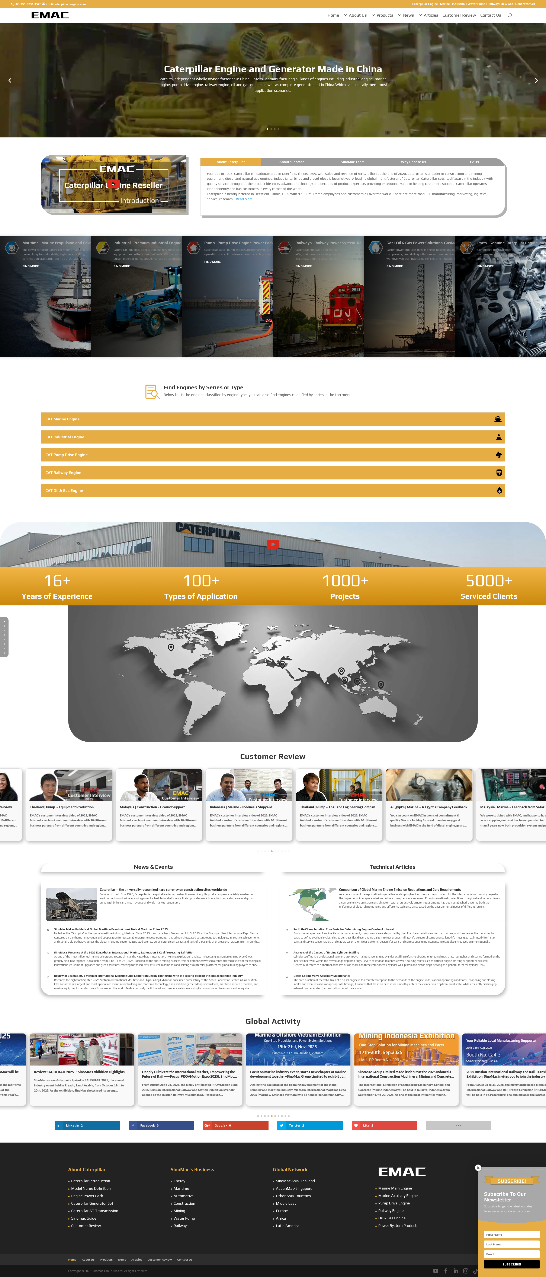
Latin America (287, 1225)
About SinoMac (291, 162)
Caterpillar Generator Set (92, 1203)
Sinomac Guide (83, 1218)
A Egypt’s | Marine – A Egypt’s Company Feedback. (318, 807)
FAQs (474, 162)
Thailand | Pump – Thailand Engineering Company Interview (227, 807)
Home (333, 15)
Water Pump (184, 1218)
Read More (244, 199)
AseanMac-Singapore (294, 1188)
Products (385, 15)
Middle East (286, 1203)
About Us (358, 15)
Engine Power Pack (87, 1196)
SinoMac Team (352, 162)
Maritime (181, 1188)
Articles (431, 15)
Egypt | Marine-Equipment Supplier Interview (494, 807)
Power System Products (398, 1225)
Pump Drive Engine (394, 1203)
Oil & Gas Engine (392, 1218)
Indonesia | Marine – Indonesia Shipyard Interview (130, 807)
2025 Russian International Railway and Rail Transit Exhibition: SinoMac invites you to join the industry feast (376, 1074)
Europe (282, 1210)
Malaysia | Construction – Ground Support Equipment (41, 807)
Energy (179, 1181)
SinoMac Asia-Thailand (295, 1181)
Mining (179, 1210)
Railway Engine (391, 1210)
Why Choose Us (413, 162)
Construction (184, 1203)
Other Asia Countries (293, 1196)
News (408, 15)
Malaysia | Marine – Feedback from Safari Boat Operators (406, 807)
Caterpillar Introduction (90, 1181)
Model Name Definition (91, 1188)
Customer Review (459, 15)
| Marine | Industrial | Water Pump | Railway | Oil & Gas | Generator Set (473, 4)
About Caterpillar (231, 162)
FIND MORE (30, 266)
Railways (181, 1225)
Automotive (184, 1196)
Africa (281, 1218)
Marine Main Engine (395, 1188)
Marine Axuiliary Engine (398, 1195)
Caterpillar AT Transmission (94, 1210)
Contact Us (490, 15)
